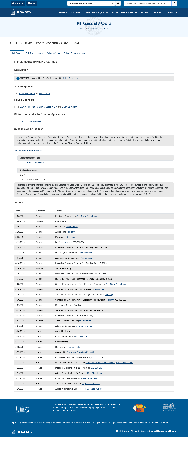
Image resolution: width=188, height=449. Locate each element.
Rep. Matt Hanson (95, 373)
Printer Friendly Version (74, 53)
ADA (153, 431)
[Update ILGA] (118, 3)
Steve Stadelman (27, 94)
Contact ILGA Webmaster (64, 410)
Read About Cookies (158, 423)
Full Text (30, 53)
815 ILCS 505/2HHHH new (31, 122)
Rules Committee (70, 78)
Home (82, 28)
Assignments (72, 227)
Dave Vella (25, 107)
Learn (173, 431)
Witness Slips (53, 53)
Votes (40, 53)
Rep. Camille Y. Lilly (91, 384)
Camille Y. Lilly (50, 107)
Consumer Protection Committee (81, 352)
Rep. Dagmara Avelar (91, 389)
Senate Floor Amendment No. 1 (29, 150)
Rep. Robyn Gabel (124, 363)
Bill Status (16, 53)
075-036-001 (96, 368)
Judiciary (71, 232)
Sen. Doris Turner (84, 326)
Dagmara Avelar (69, 107)
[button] (68, 12)
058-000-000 (85, 321)
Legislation (92, 28)
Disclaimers (163, 431)
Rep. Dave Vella (82, 336)
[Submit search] (174, 3)
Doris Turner (44, 94)
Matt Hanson (37, 107)
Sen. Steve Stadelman (86, 216)
